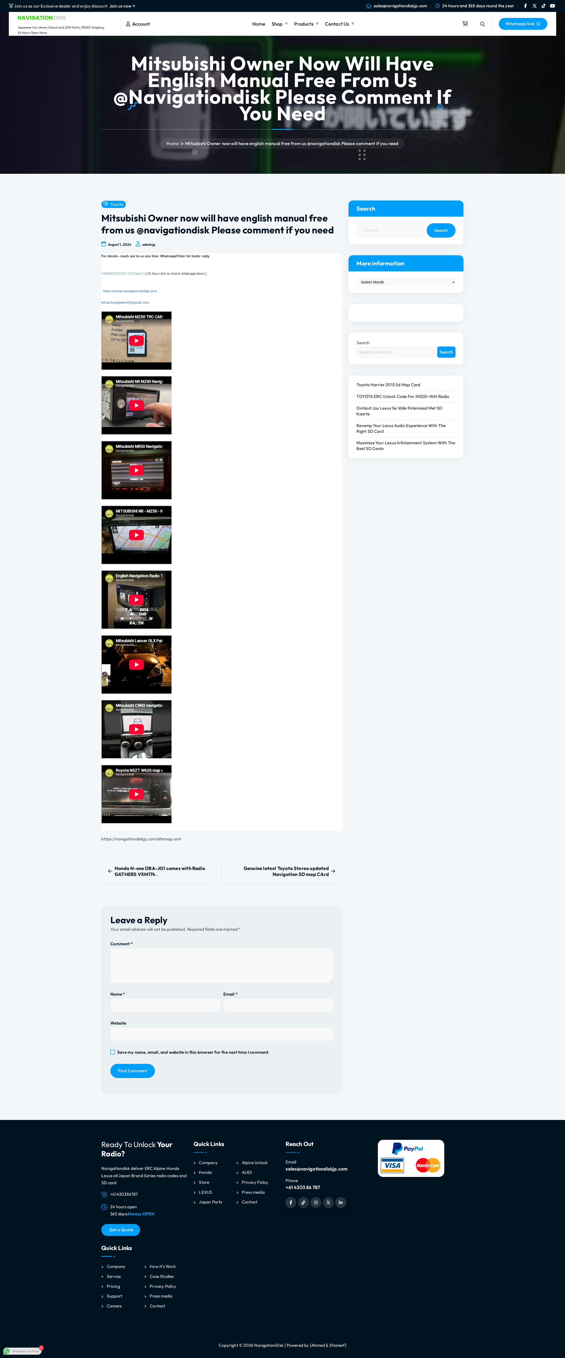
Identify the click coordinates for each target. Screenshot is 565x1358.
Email (230, 994)
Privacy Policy (163, 1286)
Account (140, 24)
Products (303, 24)
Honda (205, 1172)
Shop (277, 24)
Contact (157, 1306)
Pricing (113, 1286)
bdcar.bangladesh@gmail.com (125, 302)
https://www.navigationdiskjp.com (129, 291)
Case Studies (162, 1276)
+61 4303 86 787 (303, 1187)
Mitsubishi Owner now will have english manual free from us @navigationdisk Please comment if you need (291, 143)
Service (114, 1276)
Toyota (116, 204)
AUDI (247, 1172)
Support (114, 1296)
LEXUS (205, 1192)
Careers (114, 1306)
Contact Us (337, 24)
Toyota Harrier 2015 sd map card (388, 384)
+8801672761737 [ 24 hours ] (122, 273)
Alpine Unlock (255, 1162)
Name (117, 994)
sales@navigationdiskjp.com (400, 5)
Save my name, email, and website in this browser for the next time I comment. (193, 1052)
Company (116, 1266)
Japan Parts (210, 1202)
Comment (121, 943)
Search (363, 342)
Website (118, 1023)
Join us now (120, 6)
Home (258, 24)
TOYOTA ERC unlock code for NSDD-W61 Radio (402, 396)
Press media (161, 1296)
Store (204, 1182)
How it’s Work (163, 1266)
